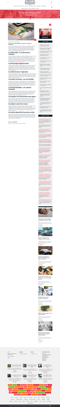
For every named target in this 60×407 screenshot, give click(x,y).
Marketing (30, 6)
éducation (44, 394)
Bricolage (47, 397)
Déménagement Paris (45, 355)
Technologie (43, 6)
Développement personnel (19, 386)
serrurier (20, 392)
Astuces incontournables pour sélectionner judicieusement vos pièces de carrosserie (44, 258)
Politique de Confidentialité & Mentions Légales (12, 354)
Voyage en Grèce (34, 394)
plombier (43, 390)
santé (19, 6)
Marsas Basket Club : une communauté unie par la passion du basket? (44, 196)
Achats (12, 397)
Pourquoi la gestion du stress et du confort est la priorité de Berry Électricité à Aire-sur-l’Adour (45, 99)
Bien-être (15, 6)
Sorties (44, 401)
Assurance (25, 397)
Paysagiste (28, 390)
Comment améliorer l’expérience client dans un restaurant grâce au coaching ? (44, 151)
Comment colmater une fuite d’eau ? (46, 145)
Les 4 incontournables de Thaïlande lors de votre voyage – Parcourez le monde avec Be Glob (45, 188)
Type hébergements (17, 394)
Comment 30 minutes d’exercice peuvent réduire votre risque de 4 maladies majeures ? (44, 333)
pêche (10, 392)
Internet (26, 6)
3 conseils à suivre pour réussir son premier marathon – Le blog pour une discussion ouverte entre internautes (44, 193)
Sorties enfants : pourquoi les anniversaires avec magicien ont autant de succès (45, 122)
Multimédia (36, 401)
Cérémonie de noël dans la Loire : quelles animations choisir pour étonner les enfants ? (45, 120)
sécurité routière (48, 392)
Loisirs (20, 401)
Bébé (39, 397)
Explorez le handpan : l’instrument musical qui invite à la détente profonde (45, 95)
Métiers (28, 401)
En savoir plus (40, 244)
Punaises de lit (48, 390)
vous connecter (14, 123)
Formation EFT (44, 360)
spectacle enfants (29, 392)
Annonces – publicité (11, 356)
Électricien (39, 394)
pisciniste (33, 390)
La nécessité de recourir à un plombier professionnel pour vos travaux (45, 202)
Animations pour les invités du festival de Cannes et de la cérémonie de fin (45, 136)
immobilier (10, 388)
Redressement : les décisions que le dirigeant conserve (45, 78)
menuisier (49, 388)
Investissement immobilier (28, 388)
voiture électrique (24, 394)
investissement (21, 388)
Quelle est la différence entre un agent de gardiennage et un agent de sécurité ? (45, 126)
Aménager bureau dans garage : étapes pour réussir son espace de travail (45, 65)
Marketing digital (44, 388)
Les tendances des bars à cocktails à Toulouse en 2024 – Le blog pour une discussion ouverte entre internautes (44, 148)
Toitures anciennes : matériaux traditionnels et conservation (44, 45)
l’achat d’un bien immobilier (20, 105)
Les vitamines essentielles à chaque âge (45, 88)
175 (40, 342)
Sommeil (24, 392)
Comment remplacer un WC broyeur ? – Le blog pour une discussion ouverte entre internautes (45, 200)
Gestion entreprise (42, 386)
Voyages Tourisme (24, 8)
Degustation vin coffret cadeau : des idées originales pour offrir (45, 107)
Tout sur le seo (44, 358)
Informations (15, 388)
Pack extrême (44, 353)
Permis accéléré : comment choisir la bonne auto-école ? (45, 61)
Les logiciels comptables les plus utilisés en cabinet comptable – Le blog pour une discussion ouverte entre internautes (45, 182)
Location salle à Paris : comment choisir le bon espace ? (45, 58)
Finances (43, 275)
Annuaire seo (44, 359)
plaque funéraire (38, 390)
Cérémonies (12, 399)
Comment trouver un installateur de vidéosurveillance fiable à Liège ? (45, 48)
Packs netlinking (44, 356)
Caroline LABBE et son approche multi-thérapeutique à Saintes (45, 69)
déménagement (11, 386)
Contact (37, 8)
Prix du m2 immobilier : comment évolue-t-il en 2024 (45, 82)
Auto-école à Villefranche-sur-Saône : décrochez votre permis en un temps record (45, 111)
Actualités (38, 6)
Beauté (35, 397)
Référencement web (45, 357)
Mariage (35, 388)
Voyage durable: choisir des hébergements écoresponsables (45, 91)
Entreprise (32, 374)
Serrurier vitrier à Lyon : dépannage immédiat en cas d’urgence (45, 75)
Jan (35, 40)
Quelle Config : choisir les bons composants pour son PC (44, 55)
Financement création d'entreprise (33, 386)
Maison (22, 6)
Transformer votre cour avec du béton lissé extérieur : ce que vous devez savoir (45, 171)
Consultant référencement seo (46, 354)
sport (34, 392)
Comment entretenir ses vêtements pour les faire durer (45, 85)
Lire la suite (14, 371)
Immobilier (43, 399)
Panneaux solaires (22, 390)
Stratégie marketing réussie (40, 392)
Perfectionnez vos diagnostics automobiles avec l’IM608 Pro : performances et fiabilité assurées (44, 164)
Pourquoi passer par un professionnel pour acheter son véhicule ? (46, 52)
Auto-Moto (40, 255)
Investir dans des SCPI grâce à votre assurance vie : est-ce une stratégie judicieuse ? (44, 277)
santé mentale (15, 392)
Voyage (29, 394)
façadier (25, 386)
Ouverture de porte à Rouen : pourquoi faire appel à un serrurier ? (45, 72)
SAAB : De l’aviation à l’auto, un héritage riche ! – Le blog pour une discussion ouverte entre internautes (45, 161)
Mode (34, 6)
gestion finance (48, 386)
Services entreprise (32, 8)
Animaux (21, 397)
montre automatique (16, 390)
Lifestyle (15, 401)
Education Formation (47, 374)
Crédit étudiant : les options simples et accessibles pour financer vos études (45, 103)
